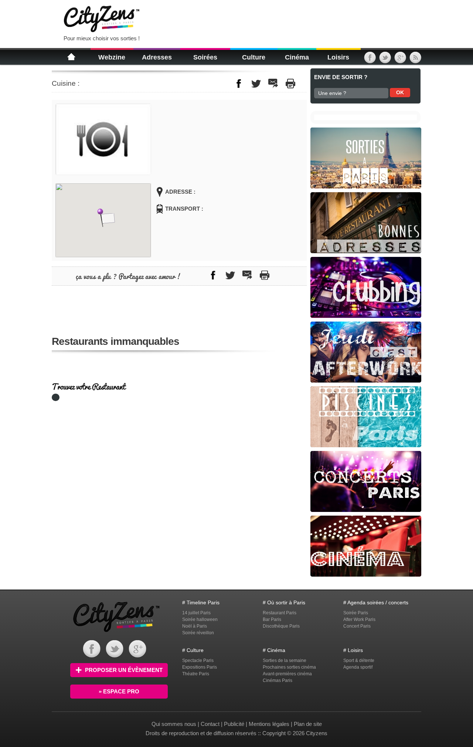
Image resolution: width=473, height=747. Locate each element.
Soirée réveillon (198, 632)
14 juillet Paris (196, 612)
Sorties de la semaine (284, 660)
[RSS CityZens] (415, 60)
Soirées (205, 57)
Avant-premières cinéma (287, 673)
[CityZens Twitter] (385, 60)
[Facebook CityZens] (91, 656)
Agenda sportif (357, 667)
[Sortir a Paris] (116, 633)
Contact (210, 724)
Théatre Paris (195, 673)
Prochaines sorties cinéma (289, 667)
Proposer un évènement (124, 670)
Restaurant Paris (279, 612)
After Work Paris (359, 619)
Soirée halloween (200, 619)
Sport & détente (358, 660)
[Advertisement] (238, 18)
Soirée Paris (355, 612)
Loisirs (338, 57)
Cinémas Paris (277, 680)
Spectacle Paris (198, 660)
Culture (253, 57)
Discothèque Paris (281, 626)
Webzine (111, 57)
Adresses (157, 57)
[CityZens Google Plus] (400, 60)
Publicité (234, 724)
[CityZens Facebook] (370, 60)
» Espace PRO (119, 691)
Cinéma (297, 57)
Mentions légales (269, 724)
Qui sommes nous (175, 724)
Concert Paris (357, 626)
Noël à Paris (194, 626)
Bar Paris (272, 619)
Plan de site (308, 724)
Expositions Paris (199, 667)
